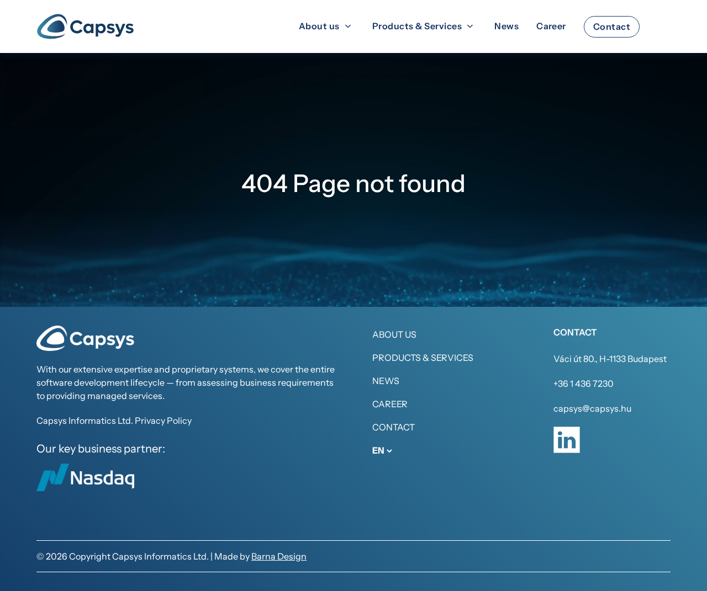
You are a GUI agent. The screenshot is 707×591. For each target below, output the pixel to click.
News (385, 380)
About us (394, 334)
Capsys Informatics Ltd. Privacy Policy (114, 420)
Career (390, 403)
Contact (393, 427)
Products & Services (422, 357)
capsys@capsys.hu (592, 408)
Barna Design (279, 556)
